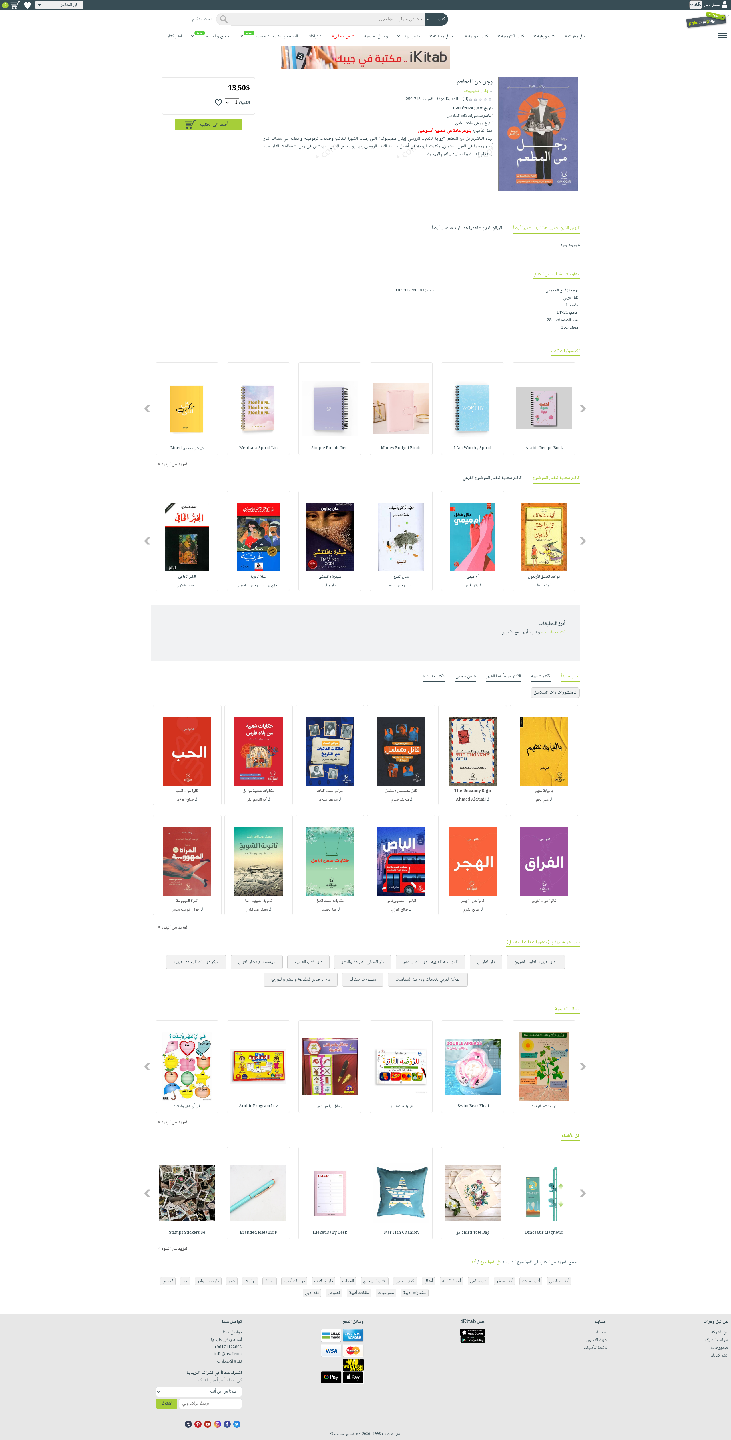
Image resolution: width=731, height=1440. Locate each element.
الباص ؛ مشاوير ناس (401, 901)
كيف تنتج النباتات (544, 1106)
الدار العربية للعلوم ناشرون (535, 962)
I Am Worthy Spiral (472, 448)
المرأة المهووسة (187, 901)
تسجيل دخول (711, 5)
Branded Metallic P (258, 1232)
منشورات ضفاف (363, 979)
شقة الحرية (258, 576)
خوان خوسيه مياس (186, 909)
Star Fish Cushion (401, 1232)
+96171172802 (228, 1347)
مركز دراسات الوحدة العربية (196, 962)
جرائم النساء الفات (330, 791)
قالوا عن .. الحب (187, 791)
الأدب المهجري (374, 1281)
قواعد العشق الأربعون (544, 576)
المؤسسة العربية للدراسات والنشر (430, 962)
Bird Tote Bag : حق (472, 1232)
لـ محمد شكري (187, 585)
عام (185, 1281)
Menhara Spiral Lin (258, 448)
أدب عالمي (478, 1281)
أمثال (428, 1281)
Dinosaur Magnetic (544, 1232)
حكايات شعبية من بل (258, 791)
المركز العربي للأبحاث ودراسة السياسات (427, 979)
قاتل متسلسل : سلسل (401, 791)
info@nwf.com (228, 1354)
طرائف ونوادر (208, 1281)
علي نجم (542, 799)
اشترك (166, 1403)
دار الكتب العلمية (308, 962)
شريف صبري (399, 799)
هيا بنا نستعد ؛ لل (401, 1106)
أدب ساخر (504, 1281)
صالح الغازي (185, 799)
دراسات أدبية (294, 1281)
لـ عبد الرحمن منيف (401, 585)
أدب (472, 1262)
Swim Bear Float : (472, 1106)
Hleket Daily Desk (330, 1232)
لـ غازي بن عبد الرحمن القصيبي (258, 585)
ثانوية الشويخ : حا (258, 901)
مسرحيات (386, 1293)
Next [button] (147, 408)
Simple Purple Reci (330, 448)
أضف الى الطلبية (214, 125)
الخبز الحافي (187, 576)
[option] (544, 408)
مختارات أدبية (414, 1293)
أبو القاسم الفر (257, 799)
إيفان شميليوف (476, 91)
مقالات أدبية (359, 1293)
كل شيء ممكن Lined (187, 448)
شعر (231, 1281)
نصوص (334, 1293)
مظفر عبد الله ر (257, 909)
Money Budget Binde (401, 448)
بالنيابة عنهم (544, 791)
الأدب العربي (405, 1281)
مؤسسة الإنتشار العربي (256, 962)
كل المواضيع (491, 1262)
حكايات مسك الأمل (330, 901)
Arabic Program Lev (258, 1106)
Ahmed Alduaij (471, 799)
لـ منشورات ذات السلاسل (555, 693)
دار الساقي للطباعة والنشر (363, 962)
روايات (250, 1281)
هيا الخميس (328, 909)
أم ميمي (473, 576)
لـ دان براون (330, 585)
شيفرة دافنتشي (329, 576)
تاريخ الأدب (323, 1281)
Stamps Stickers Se (187, 1232)
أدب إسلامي (559, 1281)
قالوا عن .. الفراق (544, 901)
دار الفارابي (486, 962)
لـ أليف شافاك (544, 585)
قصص (167, 1281)
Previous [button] (583, 408)
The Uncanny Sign (472, 791)
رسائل (269, 1281)
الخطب (348, 1281)
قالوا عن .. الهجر (472, 901)
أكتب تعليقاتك (553, 632)
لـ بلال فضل (472, 585)
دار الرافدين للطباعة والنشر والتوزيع (300, 979)
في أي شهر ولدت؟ (187, 1106)
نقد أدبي (312, 1293)
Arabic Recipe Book (544, 448)
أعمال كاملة (451, 1281)
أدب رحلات (531, 1281)
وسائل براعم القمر (329, 1106)
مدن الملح (401, 576)
